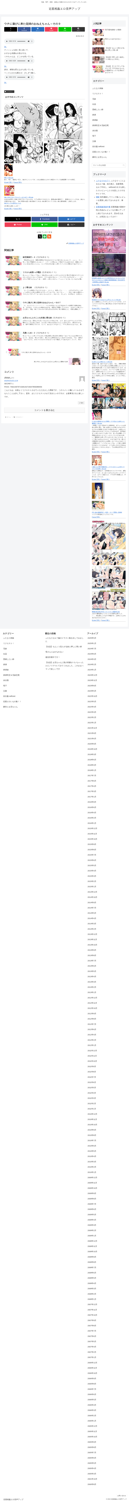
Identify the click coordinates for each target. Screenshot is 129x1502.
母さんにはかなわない (54, 652)
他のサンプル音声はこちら (12, 203)
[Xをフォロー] (40, 236)
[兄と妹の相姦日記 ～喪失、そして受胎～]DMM (107, 512)
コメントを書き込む (44, 410)
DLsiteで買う (8, 182)
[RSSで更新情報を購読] (49, 236)
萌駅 (98, 197)
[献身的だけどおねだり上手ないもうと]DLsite (106, 300)
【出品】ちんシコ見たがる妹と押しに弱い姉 (63, 647)
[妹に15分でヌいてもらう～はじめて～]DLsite (18, 197)
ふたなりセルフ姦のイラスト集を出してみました (64, 639)
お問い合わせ (121, 1495)
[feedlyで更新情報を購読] (45, 236)
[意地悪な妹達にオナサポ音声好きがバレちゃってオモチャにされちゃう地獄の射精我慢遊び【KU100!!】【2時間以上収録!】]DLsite (108, 280)
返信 (82, 403)
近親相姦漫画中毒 (103, 207)
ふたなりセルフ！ (103, 181)
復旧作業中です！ (52, 657)
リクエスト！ (10, 91)
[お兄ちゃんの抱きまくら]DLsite (102, 362)
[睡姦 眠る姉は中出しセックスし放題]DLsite (106, 611)
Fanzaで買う (18, 182)
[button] (78, 29)
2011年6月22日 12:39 (11, 380)
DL (5, 47)
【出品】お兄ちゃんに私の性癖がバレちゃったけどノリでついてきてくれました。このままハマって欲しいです (64, 665)
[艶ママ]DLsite (8, 177)
